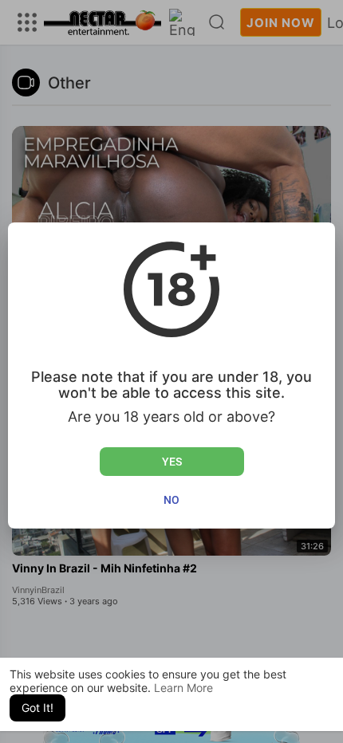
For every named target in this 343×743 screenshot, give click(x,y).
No (171, 499)
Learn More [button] (183, 687)
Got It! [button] (37, 707)
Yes (172, 461)
